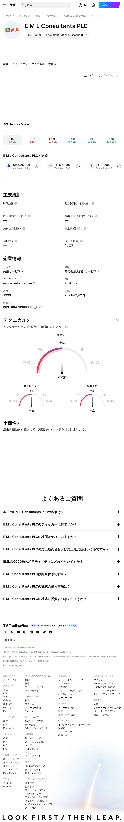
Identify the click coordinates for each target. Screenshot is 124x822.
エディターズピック (68, 714)
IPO (5, 748)
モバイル (7, 783)
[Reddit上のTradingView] (50, 632)
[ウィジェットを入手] (92, 75)
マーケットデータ (34, 687)
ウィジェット (100, 679)
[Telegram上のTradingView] (38, 632)
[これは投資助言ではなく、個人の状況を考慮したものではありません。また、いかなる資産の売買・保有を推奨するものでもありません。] (66, 326)
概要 (27, 700)
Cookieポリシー (33, 793)
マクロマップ (10, 769)
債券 (5, 697)
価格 (27, 683)
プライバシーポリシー (36, 790)
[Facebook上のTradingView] (12, 632)
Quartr (46, 661)
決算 (5, 741)
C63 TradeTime (33, 773)
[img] (82, 34)
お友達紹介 (64, 687)
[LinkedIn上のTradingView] (31, 632)
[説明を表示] (15, 203)
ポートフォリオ (11, 758)
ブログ (28, 745)
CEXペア (7, 704)
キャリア (29, 752)
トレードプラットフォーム (107, 694)
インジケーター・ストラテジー (74, 724)
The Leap (30, 711)
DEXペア (7, 707)
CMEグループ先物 (34, 721)
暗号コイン (9, 700)
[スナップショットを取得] (85, 75)
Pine (5, 711)
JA (85, 5)
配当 (5, 745)
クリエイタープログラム (70, 690)
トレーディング (66, 707)
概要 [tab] (5, 64)
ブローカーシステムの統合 (107, 707)
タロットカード (33, 769)
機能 (27, 679)
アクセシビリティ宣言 (36, 797)
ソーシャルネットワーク (70, 679)
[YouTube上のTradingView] (18, 632)
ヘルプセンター (33, 748)
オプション (9, 765)
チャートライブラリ (104, 683)
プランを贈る (32, 690)
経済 (5, 738)
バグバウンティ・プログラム (39, 804)
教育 (60, 711)
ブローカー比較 (33, 707)
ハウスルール (65, 694)
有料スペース (65, 735)
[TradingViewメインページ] (16, 625)
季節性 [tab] (52, 64)
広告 (96, 704)
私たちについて (33, 738)
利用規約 (29, 783)
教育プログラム (101, 714)
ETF (5, 693)
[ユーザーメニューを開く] (94, 5)
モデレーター (65, 697)
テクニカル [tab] (38, 64)
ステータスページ (34, 807)
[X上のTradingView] (5, 632)
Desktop (7, 786)
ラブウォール (65, 683)
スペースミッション (35, 741)
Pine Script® (9, 773)
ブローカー (30, 704)
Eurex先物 (30, 724)
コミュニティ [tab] (20, 64)
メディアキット (33, 755)
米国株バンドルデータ (36, 728)
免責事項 (29, 786)
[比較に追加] (36, 166)
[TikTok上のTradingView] (44, 632)
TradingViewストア (35, 765)
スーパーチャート (12, 679)
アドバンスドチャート (105, 690)
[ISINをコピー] (35, 307)
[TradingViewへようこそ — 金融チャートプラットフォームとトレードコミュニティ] (16, 124)
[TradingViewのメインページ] (13, 5)
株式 (5, 689)
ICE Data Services (26, 647)
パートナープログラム (105, 711)
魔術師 (61, 728)
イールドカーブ (11, 762)
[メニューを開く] (4, 5)
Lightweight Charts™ (104, 687)
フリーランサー (66, 731)
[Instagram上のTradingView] (25, 632)
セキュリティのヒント (36, 800)
